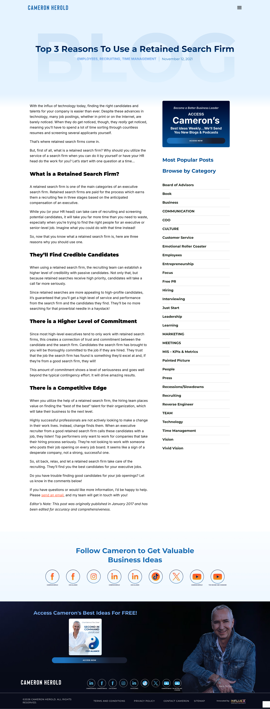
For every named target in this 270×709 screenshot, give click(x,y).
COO (166, 220)
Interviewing (173, 299)
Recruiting (171, 395)
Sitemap (199, 701)
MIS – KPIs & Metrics (180, 352)
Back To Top (225, 686)
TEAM (167, 413)
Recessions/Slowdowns (183, 387)
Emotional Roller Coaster (184, 246)
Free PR (169, 281)
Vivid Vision (172, 448)
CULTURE (170, 229)
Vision (167, 439)
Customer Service (178, 237)
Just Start (170, 308)
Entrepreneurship (178, 264)
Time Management (179, 431)
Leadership (172, 316)
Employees (172, 255)
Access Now (196, 141)
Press (167, 378)
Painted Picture (176, 360)
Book (167, 194)
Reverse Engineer (177, 404)
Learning (170, 325)
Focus (167, 273)
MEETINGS (171, 343)
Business (170, 202)
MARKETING (173, 334)
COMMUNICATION (178, 211)
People (168, 369)
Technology (172, 422)
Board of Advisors (178, 185)
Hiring (167, 290)
